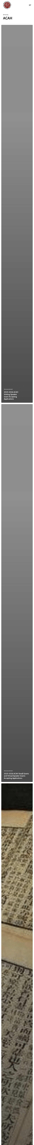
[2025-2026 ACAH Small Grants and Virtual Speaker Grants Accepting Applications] (17, 593)
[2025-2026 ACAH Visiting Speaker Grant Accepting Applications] (17, 214)
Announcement (8, 389)
